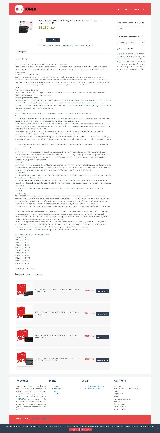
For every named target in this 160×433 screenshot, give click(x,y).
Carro (56, 391)
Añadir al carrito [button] (102, 291)
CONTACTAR (134, 61)
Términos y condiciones (95, 386)
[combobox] (131, 41)
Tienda (56, 386)
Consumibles (66, 46)
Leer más (85, 430)
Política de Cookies (93, 389)
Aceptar (73, 430)
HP (73, 46)
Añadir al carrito (53, 40)
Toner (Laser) (79, 46)
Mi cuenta (57, 389)
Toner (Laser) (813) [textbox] (130, 43)
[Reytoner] (25, 9)
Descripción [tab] (22, 52)
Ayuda (56, 394)
